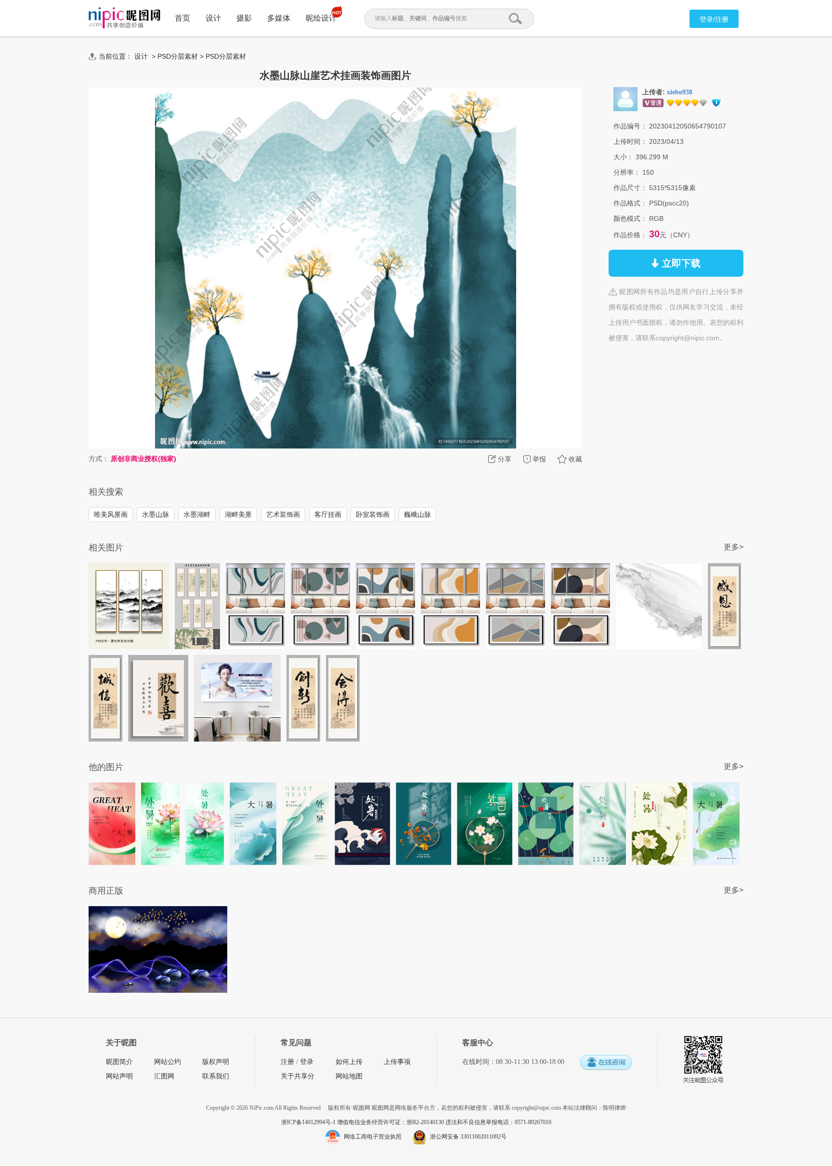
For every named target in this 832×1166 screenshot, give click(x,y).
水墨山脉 (155, 514)
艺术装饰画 (283, 514)
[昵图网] (124, 18)
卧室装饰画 (373, 514)
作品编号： (630, 126)
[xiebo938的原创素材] (625, 99)
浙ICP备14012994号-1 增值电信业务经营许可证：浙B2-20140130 (363, 1122)
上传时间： (630, 141)
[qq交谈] (606, 1063)
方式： (99, 458)
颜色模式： (630, 218)
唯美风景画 (111, 514)
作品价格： (630, 235)
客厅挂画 (327, 514)
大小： (623, 157)
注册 (287, 1061)
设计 (213, 18)
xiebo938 (679, 92)
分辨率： (626, 172)
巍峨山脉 (417, 514)
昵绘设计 (321, 18)
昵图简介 (119, 1061)
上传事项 (397, 1061)
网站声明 (119, 1076)
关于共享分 (297, 1076)
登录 (306, 1061)
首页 (182, 18)
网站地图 (349, 1076)
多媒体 (278, 18)
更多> (733, 547)
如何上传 (349, 1061)
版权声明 (215, 1061)
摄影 (244, 18)
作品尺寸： (630, 188)
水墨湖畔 (196, 514)
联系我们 (215, 1076)
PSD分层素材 (177, 56)
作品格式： (630, 203)
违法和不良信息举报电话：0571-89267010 (498, 1122)
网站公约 (167, 1061)
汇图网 (164, 1076)
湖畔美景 (238, 514)
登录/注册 (714, 19)
